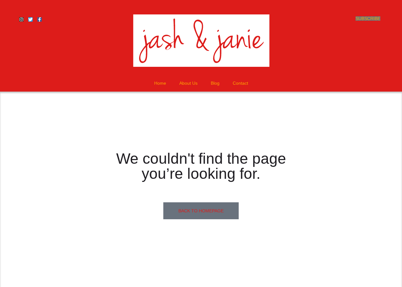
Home (160, 83)
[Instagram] (21, 19)
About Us (188, 83)
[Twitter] (30, 19)
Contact (240, 83)
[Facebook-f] (39, 19)
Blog (215, 83)
